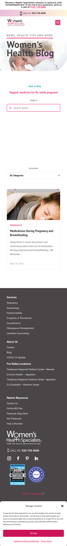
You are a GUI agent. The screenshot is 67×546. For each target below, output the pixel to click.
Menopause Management (20, 328)
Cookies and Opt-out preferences (26, 541)
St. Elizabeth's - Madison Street (23, 384)
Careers (10, 347)
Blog (9, 352)
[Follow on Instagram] (9, 458)
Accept (33, 533)
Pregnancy (12, 302)
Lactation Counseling (18, 333)
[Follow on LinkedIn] (36, 458)
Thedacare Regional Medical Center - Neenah (30, 369)
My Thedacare (14, 418)
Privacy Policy (46, 541)
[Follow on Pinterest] (27, 458)
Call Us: (24, 450)
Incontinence (14, 323)
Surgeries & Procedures (19, 317)
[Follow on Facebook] (18, 458)
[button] (62, 506)
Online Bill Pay (14, 408)
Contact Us (12, 403)
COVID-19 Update (16, 357)
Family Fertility (14, 312)
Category (33, 168)
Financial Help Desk (17, 413)
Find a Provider (15, 423)
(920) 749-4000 (38, 7)
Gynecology (13, 307)
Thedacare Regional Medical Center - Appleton (31, 379)
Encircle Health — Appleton (21, 374)
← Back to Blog (33, 86)
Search (33, 100)
